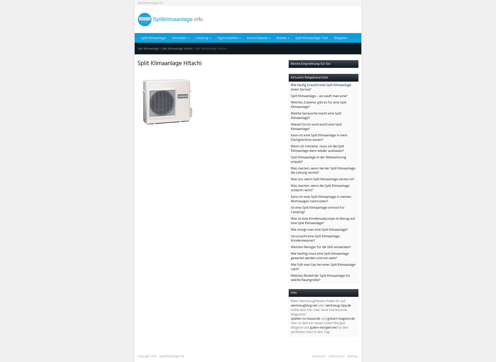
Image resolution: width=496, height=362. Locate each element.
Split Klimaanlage (153, 38)
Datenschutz (336, 356)
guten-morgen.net (323, 327)
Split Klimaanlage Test (311, 38)
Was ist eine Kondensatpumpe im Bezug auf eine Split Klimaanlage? (323, 220)
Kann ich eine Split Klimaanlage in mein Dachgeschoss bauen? (319, 137)
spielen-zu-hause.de (305, 318)
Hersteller (179, 38)
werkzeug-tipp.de (338, 305)
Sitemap (352, 356)
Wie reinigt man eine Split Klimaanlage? (319, 229)
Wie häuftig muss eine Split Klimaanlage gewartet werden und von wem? (320, 255)
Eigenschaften (228, 38)
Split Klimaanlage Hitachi (177, 48)
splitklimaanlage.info (171, 356)
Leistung (202, 38)
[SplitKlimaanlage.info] (172, 19)
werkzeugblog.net (304, 305)
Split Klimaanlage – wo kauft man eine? (319, 96)
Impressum (319, 356)
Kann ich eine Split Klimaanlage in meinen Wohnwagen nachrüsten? (321, 199)
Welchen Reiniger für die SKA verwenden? (321, 247)
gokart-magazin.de (341, 318)
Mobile (281, 38)
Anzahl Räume (257, 38)
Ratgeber (341, 38)
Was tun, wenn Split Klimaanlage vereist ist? (322, 179)
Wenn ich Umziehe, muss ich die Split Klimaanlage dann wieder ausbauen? (317, 148)
